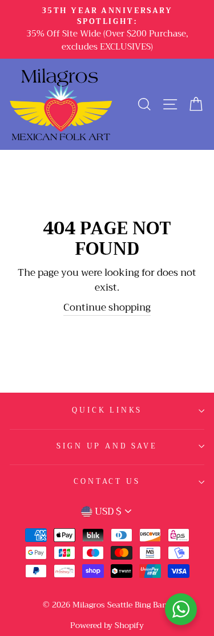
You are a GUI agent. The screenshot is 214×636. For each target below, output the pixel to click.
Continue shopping (107, 308)
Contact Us (107, 481)
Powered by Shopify (107, 625)
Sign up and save (106, 446)
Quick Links (107, 410)
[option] (107, 29)
